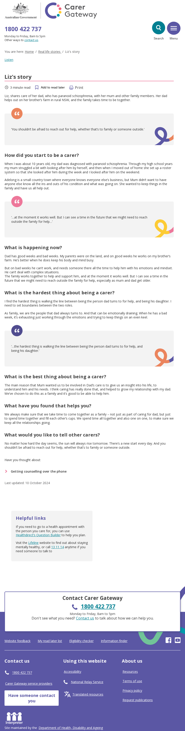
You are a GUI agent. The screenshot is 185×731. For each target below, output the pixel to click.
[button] (158, 27)
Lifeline (33, 543)
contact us (31, 40)
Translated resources (87, 694)
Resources (130, 671)
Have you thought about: (23, 460)
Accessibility (72, 671)
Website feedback (17, 641)
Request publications (138, 700)
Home (29, 51)
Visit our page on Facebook (168, 640)
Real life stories (49, 51)
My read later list (50, 641)
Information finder (114, 641)
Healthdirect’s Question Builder (38, 535)
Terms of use (132, 681)
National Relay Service (87, 682)
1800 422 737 (23, 29)
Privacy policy (132, 690)
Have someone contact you (31, 698)
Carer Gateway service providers (28, 683)
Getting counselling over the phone (39, 471)
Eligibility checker (81, 641)
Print (79, 87)
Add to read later (53, 87)
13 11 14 (57, 547)
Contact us (85, 618)
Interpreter (15, 717)
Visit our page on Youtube (177, 640)
